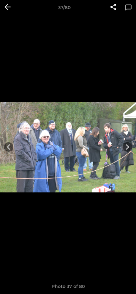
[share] (113, 7)
